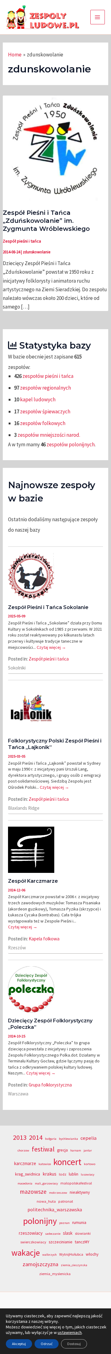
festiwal (43, 1149)
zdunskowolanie (36, 252)
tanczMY (82, 1242)
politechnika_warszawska (54, 1210)
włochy (92, 1254)
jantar (88, 1150)
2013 (20, 1137)
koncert (67, 1162)
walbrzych (49, 1255)
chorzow (23, 1150)
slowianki (83, 1233)
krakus (49, 1174)
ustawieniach (70, 1332)
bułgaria (50, 1139)
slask (67, 1233)
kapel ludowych (38, 399)
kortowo (89, 1164)
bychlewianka (68, 1139)
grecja (62, 1150)
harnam (75, 1150)
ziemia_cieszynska (74, 1265)
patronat (65, 1201)
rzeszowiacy (31, 1233)
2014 (36, 1137)
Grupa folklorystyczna (50, 1085)
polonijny (40, 1220)
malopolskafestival (76, 1183)
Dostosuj (74, 1343)
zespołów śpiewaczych (45, 411)
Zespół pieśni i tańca (22, 241)
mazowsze (33, 1191)
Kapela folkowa (44, 939)
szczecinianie (60, 1242)
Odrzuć (46, 1343)
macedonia (25, 1183)
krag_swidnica (27, 1174)
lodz (62, 1174)
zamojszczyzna (40, 1264)
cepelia (88, 1138)
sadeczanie (52, 1234)
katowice (45, 1164)
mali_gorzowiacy (46, 1183)
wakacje (25, 1252)
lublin (73, 1174)
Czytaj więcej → (51, 647)
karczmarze (25, 1163)
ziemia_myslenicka (55, 1273)
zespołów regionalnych (45, 387)
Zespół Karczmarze (33, 881)
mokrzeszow (58, 1193)
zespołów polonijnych (71, 444)
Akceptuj (19, 1343)
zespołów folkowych (42, 423)
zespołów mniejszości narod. (49, 435)
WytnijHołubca (71, 1254)
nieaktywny (80, 1192)
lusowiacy (87, 1174)
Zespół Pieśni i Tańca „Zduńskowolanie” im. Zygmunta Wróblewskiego (46, 220)
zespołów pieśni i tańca (48, 376)
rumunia (79, 1222)
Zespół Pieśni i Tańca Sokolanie (48, 607)
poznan (64, 1223)
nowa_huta (46, 1201)
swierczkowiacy (33, 1242)
